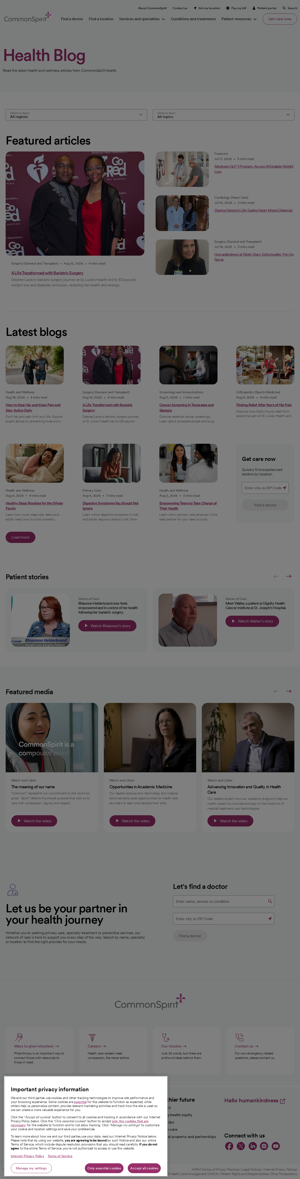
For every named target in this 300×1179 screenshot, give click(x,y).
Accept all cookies (144, 1168)
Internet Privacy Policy (27, 1156)
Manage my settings (31, 1168)
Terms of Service (60, 1156)
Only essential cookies (104, 1168)
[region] (86, 1126)
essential (80, 1102)
